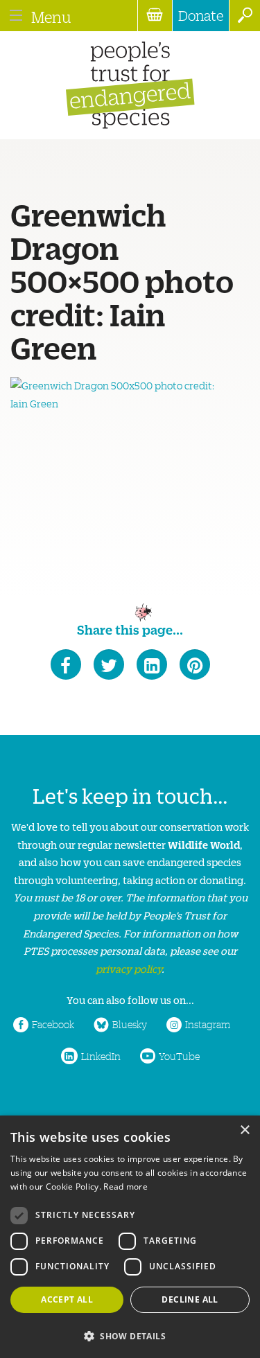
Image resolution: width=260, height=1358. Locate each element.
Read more (125, 1186)
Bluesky (129, 1024)
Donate (200, 15)
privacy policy (129, 968)
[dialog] (130, 1237)
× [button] (244, 1130)
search (244, 15)
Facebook (53, 1024)
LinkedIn (101, 1056)
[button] (130, 1335)
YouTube (179, 1056)
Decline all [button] (190, 1299)
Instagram (207, 1024)
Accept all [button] (67, 1299)
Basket (154, 15)
